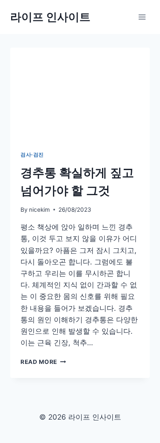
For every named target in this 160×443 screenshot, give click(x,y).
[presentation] (80, 94)
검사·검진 (32, 154)
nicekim (39, 209)
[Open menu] (142, 16)
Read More (41, 361)
